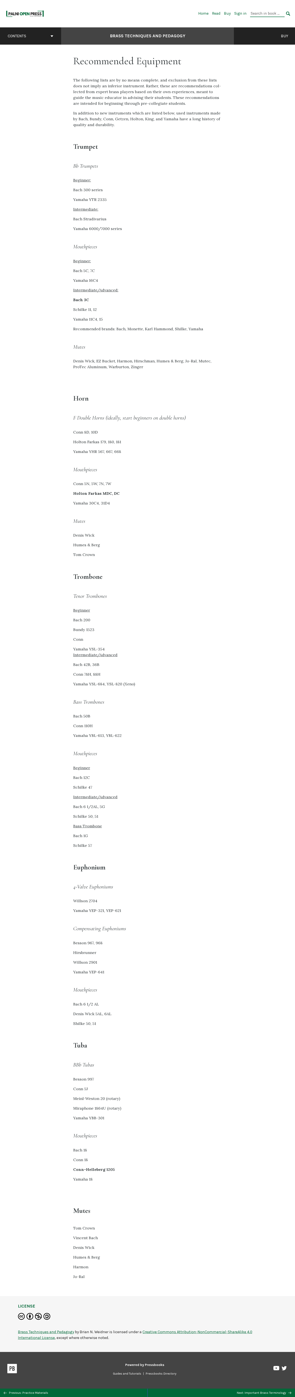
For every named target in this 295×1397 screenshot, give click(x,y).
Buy (227, 13)
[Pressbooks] (12, 1369)
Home (203, 13)
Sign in (240, 13)
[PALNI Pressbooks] (25, 13)
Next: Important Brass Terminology (262, 1393)
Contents (17, 36)
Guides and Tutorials (127, 1373)
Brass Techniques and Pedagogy (147, 35)
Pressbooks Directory (161, 1373)
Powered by (144, 1365)
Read (216, 13)
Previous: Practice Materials (28, 1393)
